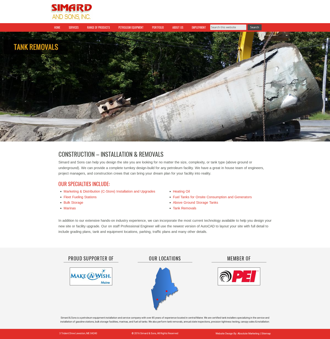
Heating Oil (181, 191)
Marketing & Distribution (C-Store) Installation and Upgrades (109, 191)
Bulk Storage (73, 202)
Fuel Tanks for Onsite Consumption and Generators (212, 197)
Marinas (70, 208)
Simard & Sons (71, 13)
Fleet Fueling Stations (80, 197)
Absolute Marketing (249, 333)
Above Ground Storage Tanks (195, 202)
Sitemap (266, 333)
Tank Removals (184, 208)
